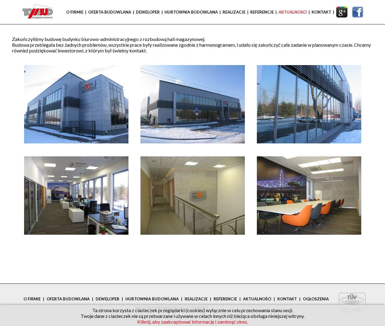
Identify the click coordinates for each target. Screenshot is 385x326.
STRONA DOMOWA (36, 12)
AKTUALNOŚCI (293, 12)
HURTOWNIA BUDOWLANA (191, 12)
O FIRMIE (74, 12)
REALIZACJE (234, 12)
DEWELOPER (148, 12)
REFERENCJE (262, 12)
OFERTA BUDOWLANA (109, 12)
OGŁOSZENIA (316, 298)
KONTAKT (321, 12)
